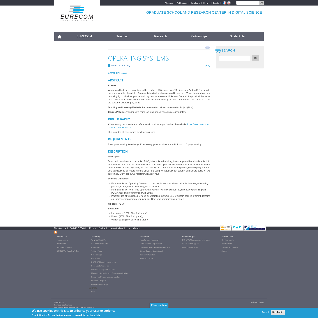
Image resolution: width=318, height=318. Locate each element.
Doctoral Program (98, 281)
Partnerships (199, 36)
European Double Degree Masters (105, 277)
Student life (237, 36)
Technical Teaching (120, 65)
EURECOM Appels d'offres (68, 251)
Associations (227, 244)
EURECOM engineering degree (104, 262)
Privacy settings (159, 305)
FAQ (93, 292)
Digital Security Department (151, 251)
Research (160, 36)
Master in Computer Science (103, 269)
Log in (216, 3)
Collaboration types (190, 244)
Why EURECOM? (98, 240)
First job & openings (99, 284)
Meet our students (190, 247)
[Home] (77, 19)
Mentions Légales (97, 228)
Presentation (62, 240)
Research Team (146, 258)
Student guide (228, 240)
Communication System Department (155, 247)
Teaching (122, 36)
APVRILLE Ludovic (118, 73)
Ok (261, 2)
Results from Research (149, 240)
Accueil (61, 36)
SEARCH (228, 50)
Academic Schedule (99, 244)
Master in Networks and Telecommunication (109, 273)
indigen (261, 302)
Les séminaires (133, 228)
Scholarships (96, 255)
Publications (182, 3)
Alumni (224, 251)
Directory (169, 3)
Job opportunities (64, 247)
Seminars (195, 3)
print (207, 47)
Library (206, 3)
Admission (95, 247)
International (96, 258)
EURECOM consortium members (196, 240)
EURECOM (84, 36)
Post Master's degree (100, 266)
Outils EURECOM (78, 228)
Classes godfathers (230, 247)
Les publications (116, 228)
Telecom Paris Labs (148, 255)
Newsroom (61, 244)
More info (95, 315)
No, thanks (278, 312)
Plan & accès (60, 228)
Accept (265, 312)
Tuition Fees (96, 251)
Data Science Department (151, 244)
